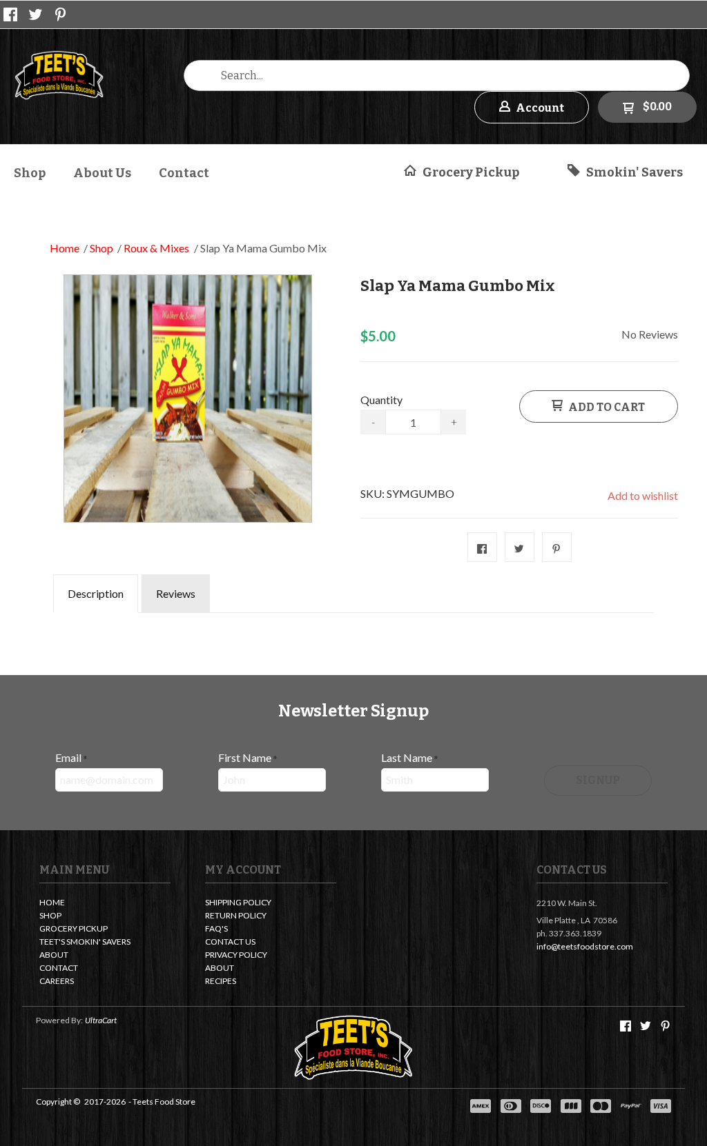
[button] (531, 107)
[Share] (482, 547)
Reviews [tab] (175, 593)
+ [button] (454, 421)
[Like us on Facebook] (10, 14)
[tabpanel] (353, 622)
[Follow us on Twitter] (36, 14)
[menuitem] (29, 171)
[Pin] (557, 547)
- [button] (373, 421)
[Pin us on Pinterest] (61, 14)
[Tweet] (519, 547)
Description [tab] (96, 593)
